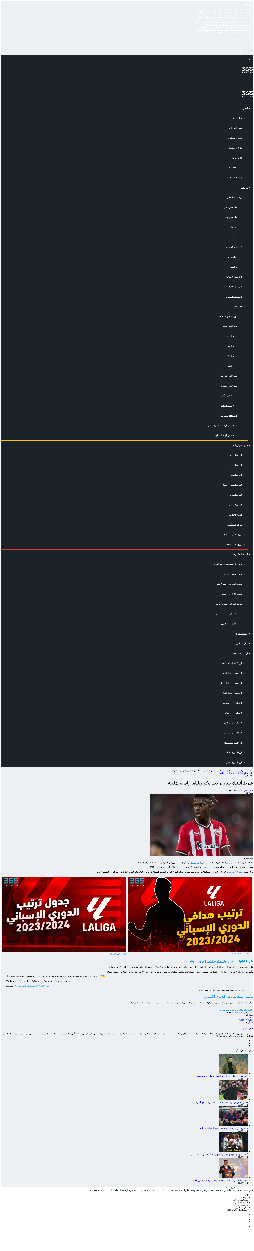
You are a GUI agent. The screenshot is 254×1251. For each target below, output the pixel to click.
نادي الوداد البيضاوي (223, 435)
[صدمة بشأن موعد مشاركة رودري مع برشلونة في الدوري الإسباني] (233, 1177)
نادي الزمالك (226, 405)
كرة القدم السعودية (228, 326)
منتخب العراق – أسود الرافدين (229, 604)
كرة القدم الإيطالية (234, 277)
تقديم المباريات (235, 128)
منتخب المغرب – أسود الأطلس (229, 584)
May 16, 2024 (239, 990)
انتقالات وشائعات (235, 138)
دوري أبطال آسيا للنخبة (232, 534)
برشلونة (233, 267)
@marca (17, 986)
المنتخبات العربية (240, 554)
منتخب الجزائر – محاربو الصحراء (228, 614)
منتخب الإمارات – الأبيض (231, 594)
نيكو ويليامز (215, 961)
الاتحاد (229, 336)
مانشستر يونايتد (230, 217)
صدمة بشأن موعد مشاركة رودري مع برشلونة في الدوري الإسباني (219, 19)
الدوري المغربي (235, 495)
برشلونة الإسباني (236, 872)
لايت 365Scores (235, 178)
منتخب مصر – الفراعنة (232, 574)
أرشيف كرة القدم (240, 653)
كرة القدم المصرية (229, 386)
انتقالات (241, 773)
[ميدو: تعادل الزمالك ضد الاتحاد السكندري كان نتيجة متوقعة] (233, 1073)
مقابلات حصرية (235, 148)
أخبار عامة (237, 118)
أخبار (245, 108)
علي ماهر (249, 790)
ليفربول (233, 227)
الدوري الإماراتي (235, 515)
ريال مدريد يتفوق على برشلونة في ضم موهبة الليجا (225, 32)
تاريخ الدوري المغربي (233, 762)
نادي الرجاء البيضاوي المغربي (219, 425)
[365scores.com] (247, 72)
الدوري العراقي (235, 505)
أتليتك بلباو (248, 773)
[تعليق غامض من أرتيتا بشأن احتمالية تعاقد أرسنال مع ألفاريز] (233, 1099)
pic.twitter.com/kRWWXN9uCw (36, 986)
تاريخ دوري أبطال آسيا (232, 693)
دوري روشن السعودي (227, 316)
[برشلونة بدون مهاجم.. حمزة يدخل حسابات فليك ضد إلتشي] (233, 1125)
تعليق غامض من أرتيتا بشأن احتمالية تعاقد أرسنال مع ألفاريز (222, 12)
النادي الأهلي (226, 396)
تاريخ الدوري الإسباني (233, 713)
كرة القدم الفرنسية (234, 296)
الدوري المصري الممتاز (232, 485)
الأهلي (229, 366)
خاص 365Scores (235, 168)
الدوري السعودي (235, 475)
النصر (229, 346)
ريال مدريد (232, 257)
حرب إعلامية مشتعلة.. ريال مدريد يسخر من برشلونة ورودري (221, 27)
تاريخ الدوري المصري (233, 733)
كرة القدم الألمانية (234, 287)
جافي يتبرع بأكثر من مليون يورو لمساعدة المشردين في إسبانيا (221, 22)
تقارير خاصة (237, 158)
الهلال (229, 356)
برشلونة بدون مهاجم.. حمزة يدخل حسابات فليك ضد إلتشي (222, 14)
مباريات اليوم (242, 643)
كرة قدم (244, 187)
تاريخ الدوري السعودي (232, 742)
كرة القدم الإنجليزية (234, 197)
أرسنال (234, 237)
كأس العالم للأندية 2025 (237, 1210)
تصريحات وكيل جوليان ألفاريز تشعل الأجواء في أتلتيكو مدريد (222, 29)
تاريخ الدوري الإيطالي (233, 723)
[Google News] (246, 1020)
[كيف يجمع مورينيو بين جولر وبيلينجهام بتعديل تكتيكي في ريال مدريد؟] (233, 1151)
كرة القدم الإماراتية (229, 376)
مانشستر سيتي (230, 207)
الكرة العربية (236, 306)
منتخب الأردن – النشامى (231, 624)
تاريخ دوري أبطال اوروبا (232, 673)
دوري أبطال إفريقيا (234, 544)
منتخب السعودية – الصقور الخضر (228, 564)
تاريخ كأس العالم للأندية (232, 663)
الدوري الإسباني (235, 465)
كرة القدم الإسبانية (234, 247)
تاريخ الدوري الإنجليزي (232, 703)
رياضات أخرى (242, 633)
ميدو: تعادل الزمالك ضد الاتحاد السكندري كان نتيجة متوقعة (222, 9)
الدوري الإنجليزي (235, 455)
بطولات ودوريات (240, 445)
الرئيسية (249, 771)
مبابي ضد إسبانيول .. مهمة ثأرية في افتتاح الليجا (227, 24)
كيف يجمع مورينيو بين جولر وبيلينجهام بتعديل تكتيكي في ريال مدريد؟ (218, 17)
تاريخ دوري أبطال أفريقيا (231, 683)
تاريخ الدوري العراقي (233, 752)
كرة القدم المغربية (229, 415)
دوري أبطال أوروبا (234, 524)
